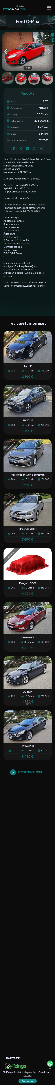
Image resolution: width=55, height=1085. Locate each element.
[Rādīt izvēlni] (49, 8)
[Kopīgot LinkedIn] (27, 148)
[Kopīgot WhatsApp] (34, 148)
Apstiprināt (28, 1081)
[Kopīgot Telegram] (41, 148)
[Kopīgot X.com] (21, 148)
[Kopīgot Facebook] (14, 148)
